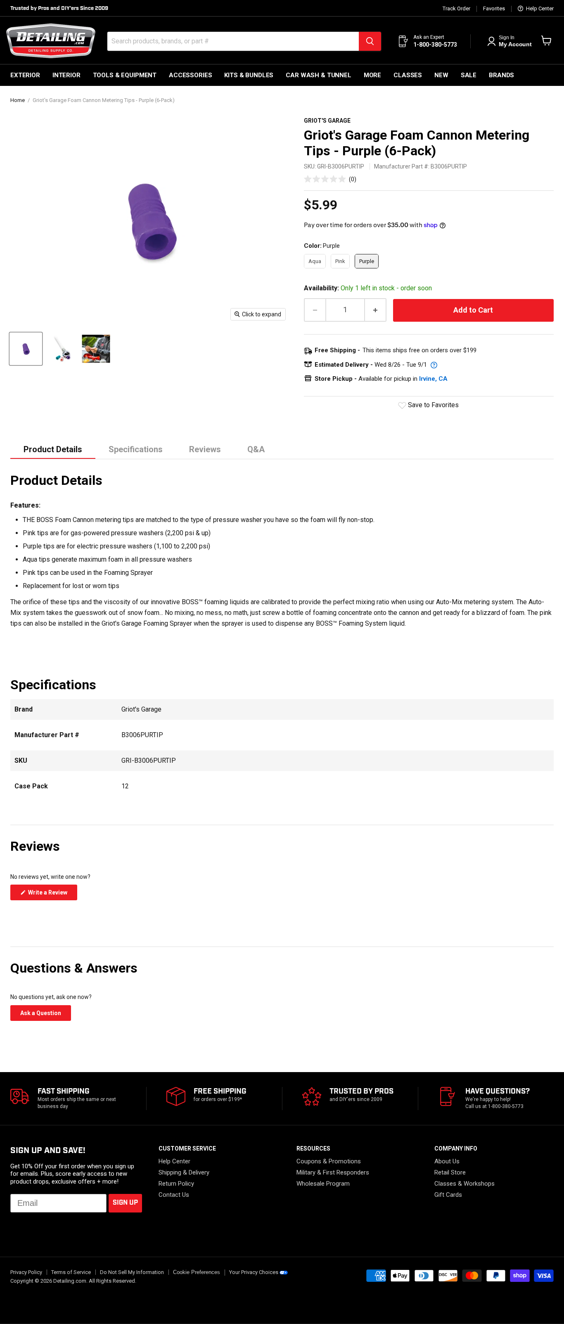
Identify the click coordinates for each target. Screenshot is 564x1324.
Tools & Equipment (124, 75)
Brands (501, 75)
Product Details (53, 449)
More (372, 75)
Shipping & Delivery (184, 1172)
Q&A (256, 449)
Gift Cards (448, 1194)
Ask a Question (45, 1015)
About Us (447, 1161)
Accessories (190, 75)
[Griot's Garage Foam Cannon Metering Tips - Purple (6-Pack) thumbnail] (25, 348)
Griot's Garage (327, 120)
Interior (66, 75)
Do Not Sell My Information (132, 1272)
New (441, 75)
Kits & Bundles (248, 75)
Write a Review (52, 894)
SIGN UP (125, 1202)
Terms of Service (71, 1272)
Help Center (539, 9)
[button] (330, 179)
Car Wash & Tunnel (318, 75)
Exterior (25, 75)
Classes (407, 75)
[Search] (370, 41)
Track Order (456, 9)
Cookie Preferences (196, 1272)
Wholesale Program (323, 1183)
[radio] (315, 261)
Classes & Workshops (464, 1183)
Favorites (494, 9)
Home (17, 100)
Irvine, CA (433, 378)
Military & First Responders (332, 1172)
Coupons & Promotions (328, 1161)
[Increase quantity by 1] (375, 310)
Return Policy (176, 1183)
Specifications (136, 449)
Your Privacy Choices (253, 1272)
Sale (468, 75)
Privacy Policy (26, 1272)
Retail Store (450, 1172)
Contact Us (174, 1194)
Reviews (205, 449)
